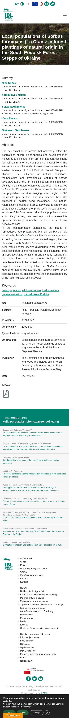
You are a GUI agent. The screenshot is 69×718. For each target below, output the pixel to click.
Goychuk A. (18, 471)
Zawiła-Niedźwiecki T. (40, 499)
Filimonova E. (31, 512)
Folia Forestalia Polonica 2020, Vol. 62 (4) (31, 421)
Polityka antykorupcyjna (32, 598)
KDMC (44, 693)
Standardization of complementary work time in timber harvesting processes (31, 461)
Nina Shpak (9, 83)
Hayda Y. (28, 430)
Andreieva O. (8, 471)
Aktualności (26, 558)
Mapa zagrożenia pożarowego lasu (38, 654)
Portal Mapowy (27, 650)
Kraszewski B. (8, 529)
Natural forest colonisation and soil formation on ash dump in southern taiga (33, 519)
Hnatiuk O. (7, 542)
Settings (36, 712)
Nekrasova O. (8, 512)
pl (28, 3)
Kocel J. (27, 457)
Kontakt (24, 582)
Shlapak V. (15, 444)
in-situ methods (50, 290)
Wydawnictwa (27, 647)
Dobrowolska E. (38, 485)
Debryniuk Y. (19, 430)
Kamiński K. (7, 457)
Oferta (23, 572)
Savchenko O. (45, 444)
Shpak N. (6, 444)
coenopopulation (11, 290)
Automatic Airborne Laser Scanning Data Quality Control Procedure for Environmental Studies (33, 532)
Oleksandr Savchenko (15, 130)
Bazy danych (26, 640)
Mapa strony (26, 618)
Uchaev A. (20, 515)
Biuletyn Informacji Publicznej (35, 634)
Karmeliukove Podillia (36, 294)
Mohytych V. (17, 542)
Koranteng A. (8, 499)
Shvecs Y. (35, 444)
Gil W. (21, 485)
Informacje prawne (29, 637)
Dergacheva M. (9, 515)
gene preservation (12, 294)
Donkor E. (27, 499)
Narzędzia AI (26, 661)
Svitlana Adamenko (14, 106)
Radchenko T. (20, 512)
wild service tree (31, 290)
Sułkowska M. (27, 542)
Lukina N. (41, 512)
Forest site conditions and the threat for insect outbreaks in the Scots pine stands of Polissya (34, 475)
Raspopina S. (8, 430)
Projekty (24, 565)
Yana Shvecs (10, 118)
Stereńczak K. (42, 529)
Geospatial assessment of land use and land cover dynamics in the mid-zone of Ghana (34, 502)
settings (26, 706)
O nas (23, 561)
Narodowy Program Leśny (33, 568)
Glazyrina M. (51, 512)
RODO (23, 587)
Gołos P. (27, 485)
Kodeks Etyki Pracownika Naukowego (39, 594)
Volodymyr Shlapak (14, 94)
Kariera (24, 624)
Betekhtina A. (30, 515)
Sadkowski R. (30, 529)
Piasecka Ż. (19, 529)
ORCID (23, 578)
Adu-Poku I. (17, 499)
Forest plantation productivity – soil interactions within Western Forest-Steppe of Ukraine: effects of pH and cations (33, 434)
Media (23, 621)
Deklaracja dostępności (32, 591)
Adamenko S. (25, 444)
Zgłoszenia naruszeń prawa (34, 601)
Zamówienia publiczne (31, 575)
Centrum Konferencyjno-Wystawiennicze (40, 628)
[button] (35, 4)
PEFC (23, 657)
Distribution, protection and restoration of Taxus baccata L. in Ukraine (32, 545)
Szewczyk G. (18, 457)
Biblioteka (25, 644)
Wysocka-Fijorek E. (10, 485)
